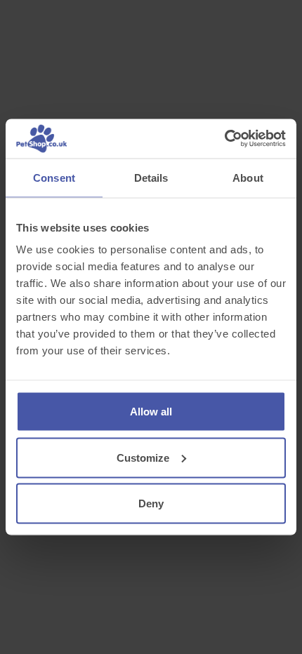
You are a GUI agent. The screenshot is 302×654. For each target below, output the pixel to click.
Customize (143, 457)
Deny (151, 503)
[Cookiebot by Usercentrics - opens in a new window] (224, 139)
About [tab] (247, 177)
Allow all (151, 412)
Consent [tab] (54, 177)
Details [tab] (151, 177)
